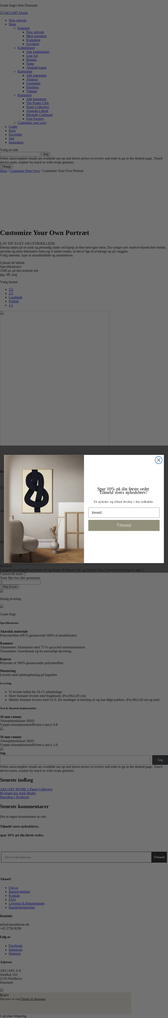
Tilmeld (124, 525)
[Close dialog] (158, 460)
